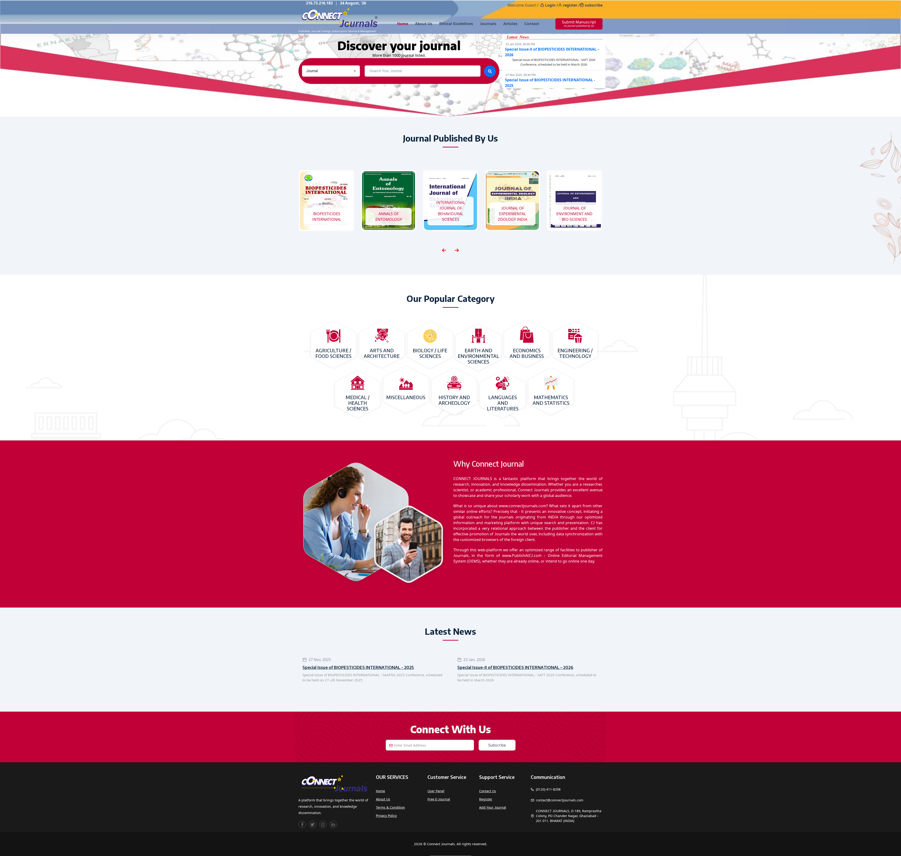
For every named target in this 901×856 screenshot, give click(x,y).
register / (571, 5)
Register (485, 799)
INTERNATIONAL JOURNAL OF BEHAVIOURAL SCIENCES (388, 211)
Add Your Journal (492, 807)
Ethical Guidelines (456, 23)
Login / (551, 5)
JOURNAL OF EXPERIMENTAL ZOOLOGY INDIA (450, 214)
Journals (488, 23)
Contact (531, 23)
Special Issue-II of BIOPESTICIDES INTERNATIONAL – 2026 (515, 667)
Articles (510, 23)
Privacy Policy (386, 815)
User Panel (436, 791)
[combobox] (331, 71)
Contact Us (487, 791)
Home (402, 23)
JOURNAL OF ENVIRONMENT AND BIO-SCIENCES (512, 214)
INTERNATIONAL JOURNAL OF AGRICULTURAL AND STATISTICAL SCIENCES (574, 211)
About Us (423, 23)
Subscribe (497, 745)
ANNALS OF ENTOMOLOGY (326, 216)
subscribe (594, 5)
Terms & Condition (390, 807)
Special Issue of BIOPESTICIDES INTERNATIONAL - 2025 (358, 667)
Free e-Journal (439, 799)
